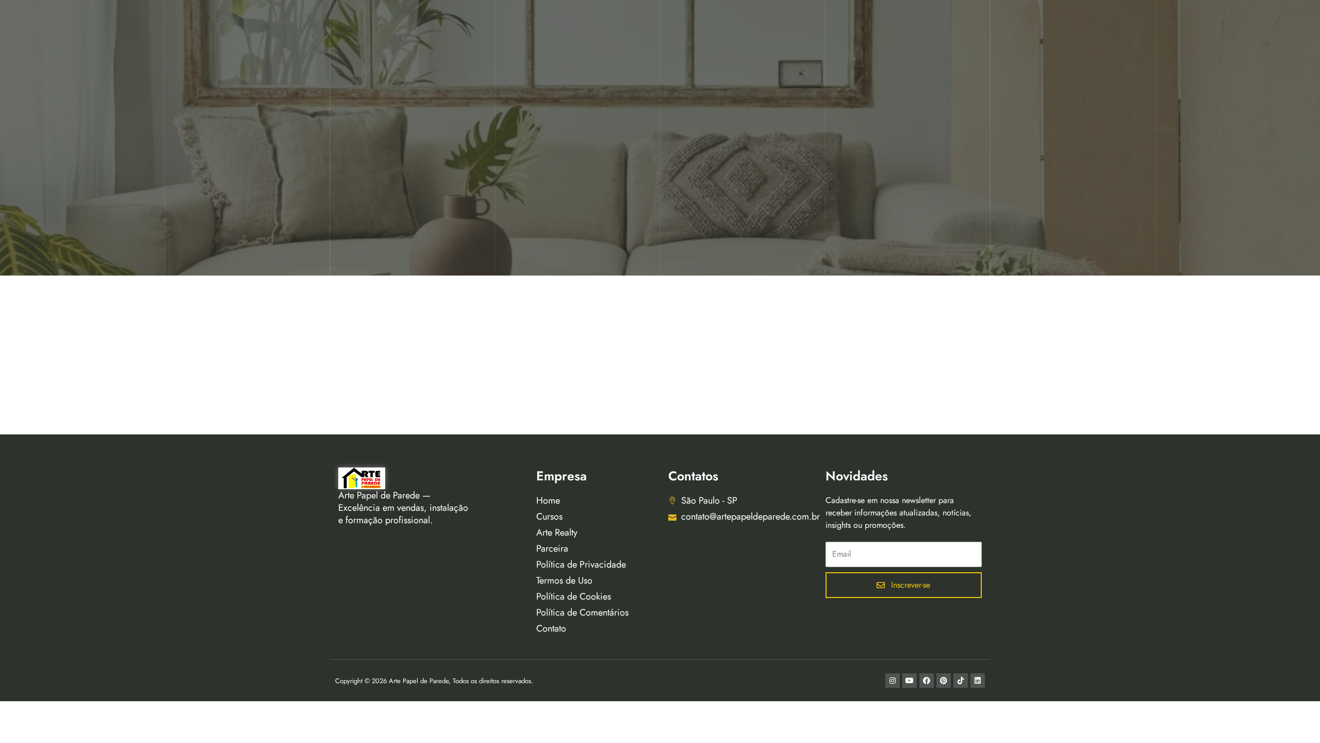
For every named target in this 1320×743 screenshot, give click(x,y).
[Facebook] (926, 680)
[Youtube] (909, 680)
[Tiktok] (960, 680)
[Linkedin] (977, 680)
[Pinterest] (943, 680)
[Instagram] (892, 680)
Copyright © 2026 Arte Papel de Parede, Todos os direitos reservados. (434, 681)
